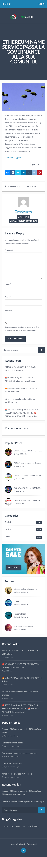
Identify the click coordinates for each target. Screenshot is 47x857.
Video (7, 536)
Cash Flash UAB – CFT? (12, 763)
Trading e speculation (23, 626)
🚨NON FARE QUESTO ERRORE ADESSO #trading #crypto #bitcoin (20, 379)
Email (8, 297)
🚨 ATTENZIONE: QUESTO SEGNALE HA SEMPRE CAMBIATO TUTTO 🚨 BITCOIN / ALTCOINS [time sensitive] (21, 412)
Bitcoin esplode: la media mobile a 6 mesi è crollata (20, 400)
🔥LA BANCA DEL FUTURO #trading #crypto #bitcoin (21, 390)
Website (8, 310)
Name (8, 284)
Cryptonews (23, 211)
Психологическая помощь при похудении (19, 753)
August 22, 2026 (21, 454)
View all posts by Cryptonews (23, 221)
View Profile (23, 217)
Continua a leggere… (14, 157)
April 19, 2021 (20, 466)
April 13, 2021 (20, 504)
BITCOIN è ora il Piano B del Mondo (29, 475)
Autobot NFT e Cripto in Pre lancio (17, 774)
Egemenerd (32, 844)
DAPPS (17, 601)
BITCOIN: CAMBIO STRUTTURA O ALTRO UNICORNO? (20, 369)
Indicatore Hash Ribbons (12, 742)
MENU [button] (7, 4)
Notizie (33, 186)
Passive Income (20, 614)
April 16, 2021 (20, 479)
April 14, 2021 (20, 491)
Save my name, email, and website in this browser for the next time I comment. (22, 329)
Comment (9, 250)
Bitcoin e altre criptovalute (25, 589)
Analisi (8, 522)
